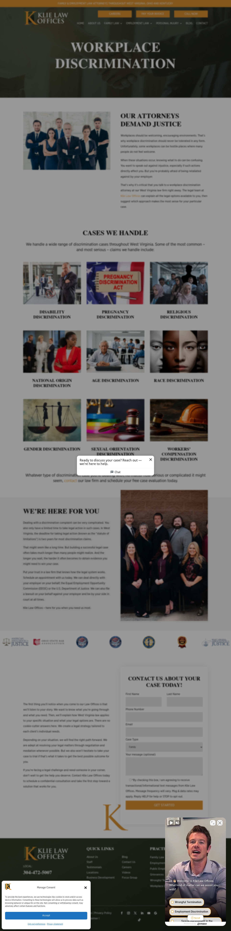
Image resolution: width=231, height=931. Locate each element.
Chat (118, 472)
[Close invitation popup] (151, 459)
